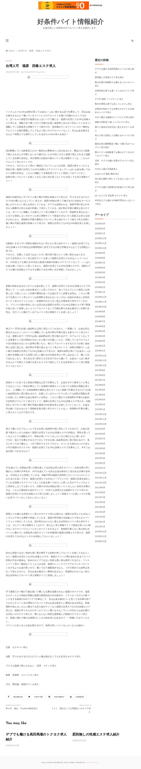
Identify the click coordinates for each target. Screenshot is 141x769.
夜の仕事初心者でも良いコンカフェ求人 (113, 104)
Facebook (18, 697)
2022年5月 (100, 448)
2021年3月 (100, 516)
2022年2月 (100, 463)
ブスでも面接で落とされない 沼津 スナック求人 (31, 665)
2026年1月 (100, 233)
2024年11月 (100, 301)
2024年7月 (100, 321)
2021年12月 (100, 473)
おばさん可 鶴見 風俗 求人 (107, 173)
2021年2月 (100, 521)
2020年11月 (100, 536)
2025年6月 (100, 267)
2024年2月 (100, 346)
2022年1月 (100, 468)
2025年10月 (100, 248)
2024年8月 (100, 316)
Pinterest (59, 697)
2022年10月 (100, 424)
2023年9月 (100, 370)
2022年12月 (100, 414)
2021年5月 (100, 507)
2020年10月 (100, 541)
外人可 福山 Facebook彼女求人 (22, 708)
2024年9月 (100, 311)
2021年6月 (100, 502)
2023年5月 (100, 389)
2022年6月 (100, 443)
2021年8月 (100, 492)
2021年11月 (100, 477)
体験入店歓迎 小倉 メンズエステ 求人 (112, 122)
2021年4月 (100, 512)
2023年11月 (100, 360)
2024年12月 (100, 297)
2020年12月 (100, 531)
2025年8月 (100, 258)
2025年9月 (100, 253)
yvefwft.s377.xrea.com (34, 72)
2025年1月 (100, 292)
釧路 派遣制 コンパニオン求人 (22, 674)
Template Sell (92, 762)
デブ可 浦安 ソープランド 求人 (109, 99)
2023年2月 (100, 404)
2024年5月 (100, 331)
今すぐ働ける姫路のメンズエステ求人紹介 (114, 117)
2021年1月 (100, 526)
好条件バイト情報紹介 (70, 22)
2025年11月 (100, 243)
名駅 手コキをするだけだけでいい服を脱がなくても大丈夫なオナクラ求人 (43, 656)
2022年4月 (100, 453)
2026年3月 (100, 223)
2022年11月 (100, 419)
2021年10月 (100, 482)
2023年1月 (100, 409)
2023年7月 (100, 380)
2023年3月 (100, 399)
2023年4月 (100, 394)
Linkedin (80, 697)
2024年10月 (100, 306)
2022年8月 (100, 433)
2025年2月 (100, 287)
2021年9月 (100, 487)
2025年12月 (100, 238)
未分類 (9, 61)
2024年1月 (100, 350)
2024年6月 (100, 326)
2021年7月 (100, 497)
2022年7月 (100, 438)
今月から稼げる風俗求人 (106, 169)
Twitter (38, 697)
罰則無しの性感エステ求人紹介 (109, 77)
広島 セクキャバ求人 (17, 647)
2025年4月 (100, 277)
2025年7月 (100, 262)
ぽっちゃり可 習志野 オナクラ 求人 (111, 195)
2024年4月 (100, 336)
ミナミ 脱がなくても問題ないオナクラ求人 (71, 710)
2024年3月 (100, 341)
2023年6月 (100, 385)
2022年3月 (100, 458)
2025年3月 (100, 282)
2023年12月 (100, 355)
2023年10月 (100, 365)
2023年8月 (100, 375)
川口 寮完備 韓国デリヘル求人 (22, 684)
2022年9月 (100, 429)
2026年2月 (100, 228)
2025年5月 (100, 272)
